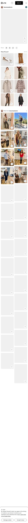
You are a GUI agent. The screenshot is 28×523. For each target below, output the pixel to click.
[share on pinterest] (10, 48)
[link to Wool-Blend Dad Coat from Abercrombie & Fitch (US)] (20, 86)
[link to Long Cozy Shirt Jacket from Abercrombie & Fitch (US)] (7, 86)
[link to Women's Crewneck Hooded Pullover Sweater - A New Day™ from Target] (7, 73)
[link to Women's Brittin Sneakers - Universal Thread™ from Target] (7, 59)
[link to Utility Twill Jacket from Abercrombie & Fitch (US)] (20, 73)
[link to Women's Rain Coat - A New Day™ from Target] (20, 99)
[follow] (26, 7)
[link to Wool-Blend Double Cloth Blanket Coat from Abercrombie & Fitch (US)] (7, 99)
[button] (26, 3)
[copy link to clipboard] (16, 48)
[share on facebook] (6, 48)
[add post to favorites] (25, 41)
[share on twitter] (13, 48)
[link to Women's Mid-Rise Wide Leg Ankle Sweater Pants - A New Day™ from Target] (20, 59)
